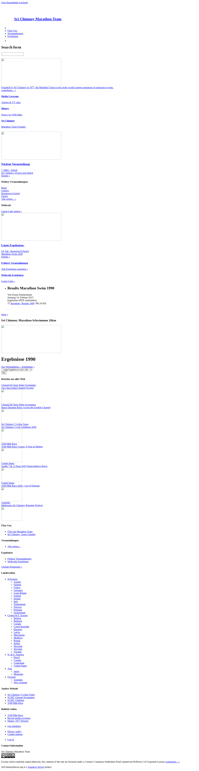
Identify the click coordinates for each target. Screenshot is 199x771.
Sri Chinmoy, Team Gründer (21, 534)
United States (20, 665)
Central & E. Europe (17, 615)
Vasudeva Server (36, 767)
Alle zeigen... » (8, 199)
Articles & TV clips (11, 102)
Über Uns (12, 30)
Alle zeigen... (14, 546)
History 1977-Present (17, 721)
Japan (16, 671)
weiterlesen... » (172, 761)
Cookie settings (15, 734)
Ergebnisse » (28, 366)
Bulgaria (18, 621)
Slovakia (18, 649)
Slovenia (18, 646)
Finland (17, 584)
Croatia (17, 624)
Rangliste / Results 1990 (22, 303)
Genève (5, 190)
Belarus (17, 618)
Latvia (17, 632)
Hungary (18, 629)
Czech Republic (21, 626)
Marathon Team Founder (13, 126)
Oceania (11, 677)
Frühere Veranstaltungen (19, 558)
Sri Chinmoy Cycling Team (21, 694)
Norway (18, 607)
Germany (18, 590)
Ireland (17, 598)
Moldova (18, 637)
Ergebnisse (12, 36)
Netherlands (19, 604)
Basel (4, 188)
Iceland (17, 596)
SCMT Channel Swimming (21, 697)
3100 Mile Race (15, 703)
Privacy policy (14, 731)
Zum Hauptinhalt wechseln (14, 2)
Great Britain (20, 593)
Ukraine (18, 651)
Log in (10, 739)
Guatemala (19, 663)
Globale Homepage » (11, 567)
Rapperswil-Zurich (10, 193)
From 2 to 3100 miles (11, 114)
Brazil (17, 657)
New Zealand (20, 682)
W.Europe (12, 579)
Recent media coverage (18, 718)
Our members (14, 726)
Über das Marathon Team (19, 531)
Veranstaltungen (15, 33)
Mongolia (18, 674)
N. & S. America (15, 654)
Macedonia (19, 635)
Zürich (4, 196)
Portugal (18, 610)
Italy (16, 601)
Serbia (17, 643)
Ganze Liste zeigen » (11, 211)
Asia (9, 668)
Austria (17, 582)
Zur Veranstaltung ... (11, 366)
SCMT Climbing (15, 700)
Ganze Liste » (8, 281)
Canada (17, 660)
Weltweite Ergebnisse (18, 561)
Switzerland (19, 612)
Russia (17, 640)
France (17, 587)
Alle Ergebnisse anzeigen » (14, 269)
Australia (18, 679)
